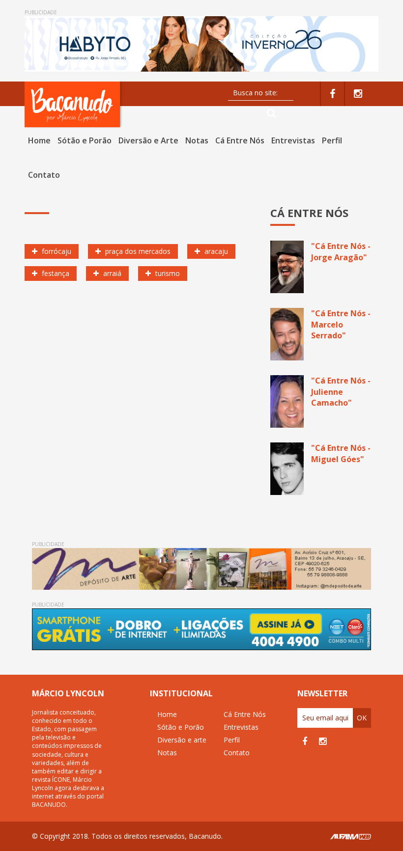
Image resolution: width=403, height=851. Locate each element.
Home (39, 140)
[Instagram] (358, 94)
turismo (166, 273)
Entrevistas (293, 140)
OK (362, 717)
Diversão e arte (181, 739)
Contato (44, 174)
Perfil (332, 140)
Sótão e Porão (85, 140)
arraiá (111, 273)
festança (54, 273)
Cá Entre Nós (239, 140)
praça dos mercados (137, 251)
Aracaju (215, 251)
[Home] (74, 104)
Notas (196, 140)
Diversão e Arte (148, 140)
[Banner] (201, 44)
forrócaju (55, 251)
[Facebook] (332, 94)
